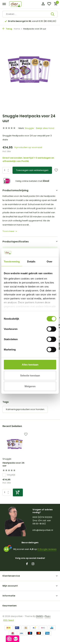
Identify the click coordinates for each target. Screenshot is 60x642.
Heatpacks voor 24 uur (13, 464)
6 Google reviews (47, 549)
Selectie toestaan (30, 375)
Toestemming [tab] (12, 261)
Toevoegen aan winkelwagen (32, 170)
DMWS (39, 616)
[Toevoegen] (18, 492)
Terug (8, 28)
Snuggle (29, 128)
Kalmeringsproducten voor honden (25, 409)
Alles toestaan (30, 364)
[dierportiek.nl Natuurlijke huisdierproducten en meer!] (19, 4)
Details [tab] (31, 261)
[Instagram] (33, 564)
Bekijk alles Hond (45, 128)
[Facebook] (27, 564)
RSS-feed (8, 620)
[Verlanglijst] (49, 4)
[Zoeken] (53, 14)
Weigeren (30, 386)
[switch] (51, 329)
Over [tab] (49, 261)
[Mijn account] (43, 4)
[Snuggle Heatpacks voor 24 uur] (15, 444)
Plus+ (48, 616)
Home (17, 28)
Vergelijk (11, 474)
